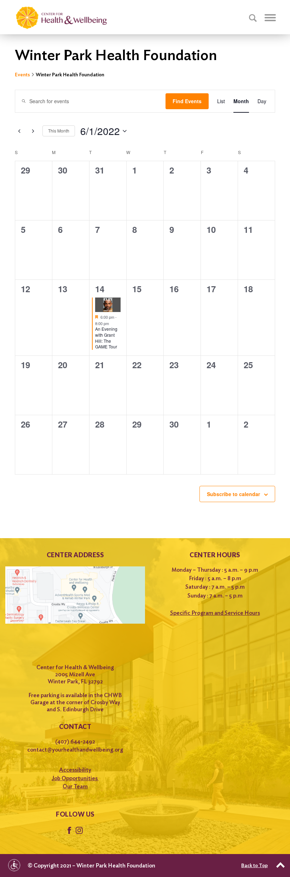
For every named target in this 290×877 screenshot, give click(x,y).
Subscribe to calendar (233, 494)
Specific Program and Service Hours (215, 613)
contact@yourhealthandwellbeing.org (75, 749)
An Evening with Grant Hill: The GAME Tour (106, 337)
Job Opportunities (75, 778)
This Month (58, 131)
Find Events (187, 101)
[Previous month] (19, 131)
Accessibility (75, 769)
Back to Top (254, 865)
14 (99, 289)
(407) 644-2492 (75, 741)
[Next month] (33, 131)
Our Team (75, 786)
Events (22, 74)
